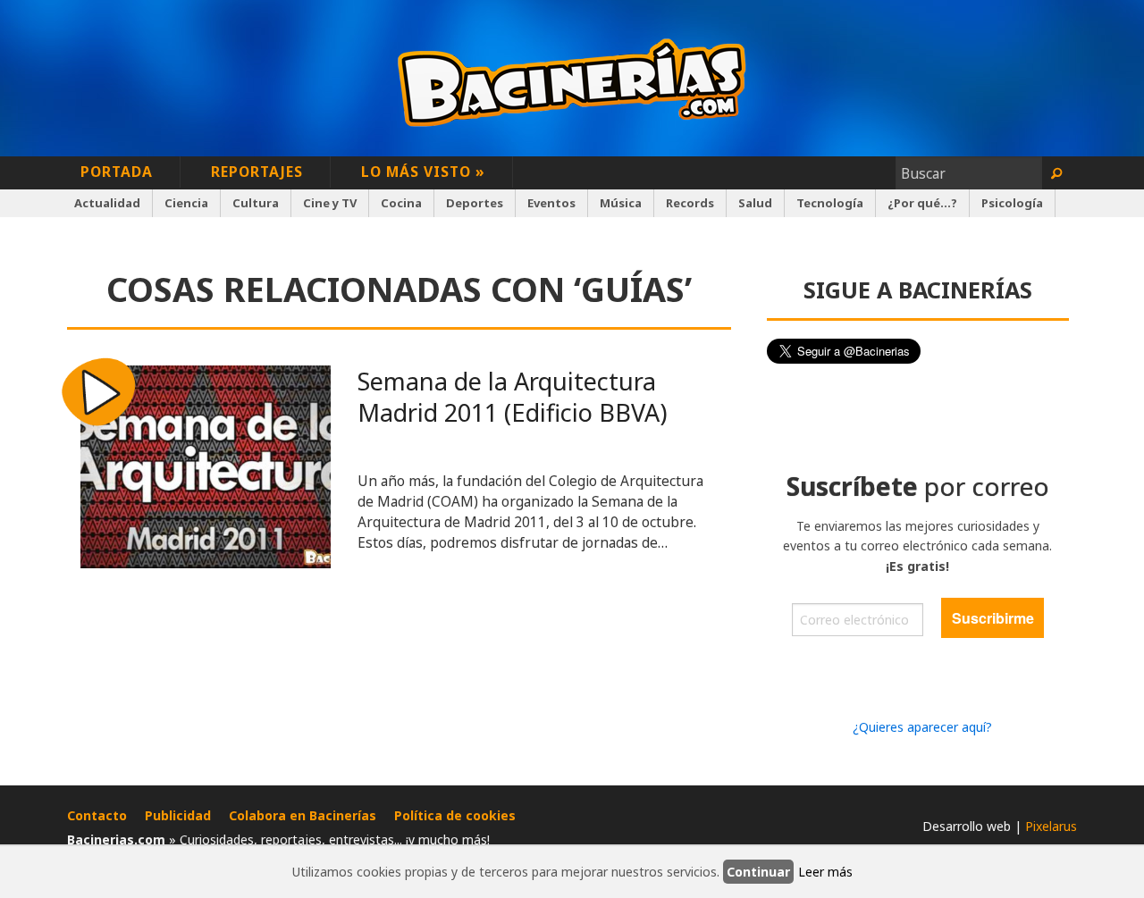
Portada (116, 171)
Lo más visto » (423, 171)
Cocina (401, 203)
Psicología (1012, 203)
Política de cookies (455, 815)
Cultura (255, 203)
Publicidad (178, 815)
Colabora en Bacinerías (302, 815)
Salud (755, 203)
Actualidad (107, 203)
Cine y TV (330, 203)
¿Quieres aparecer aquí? (922, 726)
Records (690, 203)
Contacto (97, 815)
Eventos (551, 203)
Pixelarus (1051, 826)
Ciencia (186, 203)
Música (621, 203)
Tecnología (829, 203)
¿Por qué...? (922, 203)
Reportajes (257, 171)
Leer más (825, 871)
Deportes (474, 203)
